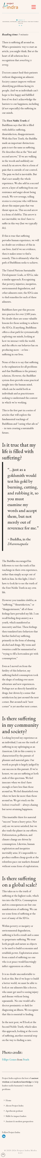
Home (8, 1100)
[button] (33, 7)
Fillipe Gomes (9, 1059)
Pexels (26, 1059)
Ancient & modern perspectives (19, 1121)
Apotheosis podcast (14, 1110)
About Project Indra (14, 1105)
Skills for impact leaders (16, 1116)
